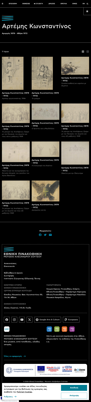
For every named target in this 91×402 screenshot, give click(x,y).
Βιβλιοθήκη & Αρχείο (13, 273)
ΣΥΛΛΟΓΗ (39, 4)
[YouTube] (23, 320)
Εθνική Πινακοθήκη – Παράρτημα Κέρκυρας (66, 292)
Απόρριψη (74, 395)
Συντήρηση (9, 276)
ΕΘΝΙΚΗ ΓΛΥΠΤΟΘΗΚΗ (15, 304)
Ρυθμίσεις (8, 397)
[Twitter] (30, 320)
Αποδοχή (74, 388)
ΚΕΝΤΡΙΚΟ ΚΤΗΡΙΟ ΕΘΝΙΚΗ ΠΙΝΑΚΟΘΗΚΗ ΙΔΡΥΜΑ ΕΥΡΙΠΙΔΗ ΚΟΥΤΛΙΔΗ (18, 288)
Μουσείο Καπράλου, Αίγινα (58, 297)
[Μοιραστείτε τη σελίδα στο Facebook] (40, 235)
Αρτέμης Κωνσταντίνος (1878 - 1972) (15, 94)
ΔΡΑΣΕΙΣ (51, 4)
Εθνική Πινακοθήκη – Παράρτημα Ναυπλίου (66, 294)
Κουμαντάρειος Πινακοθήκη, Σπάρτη (62, 289)
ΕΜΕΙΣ (74, 4)
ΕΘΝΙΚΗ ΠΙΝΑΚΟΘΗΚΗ (3, 3)
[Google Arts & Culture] (48, 320)
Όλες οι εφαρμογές (13, 356)
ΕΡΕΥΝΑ (64, 4)
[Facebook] (7, 320)
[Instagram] (15, 320)
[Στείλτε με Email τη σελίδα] (50, 235)
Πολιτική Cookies (24, 392)
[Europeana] (72, 320)
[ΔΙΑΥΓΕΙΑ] (79, 370)
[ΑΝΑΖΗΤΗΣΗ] (87, 3)
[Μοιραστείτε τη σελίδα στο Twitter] (45, 235)
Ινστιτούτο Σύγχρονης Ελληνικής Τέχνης (22, 278)
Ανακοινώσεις (10, 263)
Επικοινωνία (9, 266)
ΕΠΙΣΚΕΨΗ (13, 4)
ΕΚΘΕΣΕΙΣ (26, 4)
